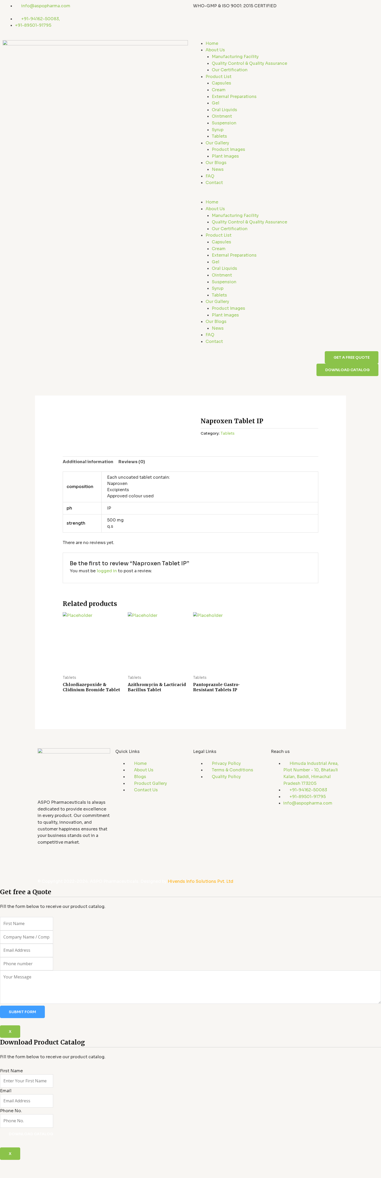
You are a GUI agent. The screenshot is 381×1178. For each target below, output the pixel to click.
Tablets (219, 136)
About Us (215, 50)
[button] (285, 195)
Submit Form (22, 1012)
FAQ (210, 176)
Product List (218, 76)
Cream (218, 90)
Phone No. (11, 1110)
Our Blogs (216, 162)
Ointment (222, 116)
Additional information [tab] (88, 461)
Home (212, 43)
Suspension (224, 123)
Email (5, 1091)
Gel (215, 103)
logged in (107, 571)
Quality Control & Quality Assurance (249, 63)
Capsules (221, 83)
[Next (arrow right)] (27, 1173)
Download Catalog (31, 1134)
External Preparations (234, 96)
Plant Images (225, 156)
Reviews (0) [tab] (131, 461)
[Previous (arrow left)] (9, 1173)
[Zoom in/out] (9, 1164)
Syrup (217, 129)
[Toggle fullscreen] (27, 1164)
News (218, 169)
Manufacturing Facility (235, 56)
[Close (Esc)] (65, 1164)
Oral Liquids (224, 109)
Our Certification (230, 70)
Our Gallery (217, 143)
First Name (11, 1071)
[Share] (46, 1164)
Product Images (228, 149)
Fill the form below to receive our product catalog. (52, 1087)
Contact (214, 182)
